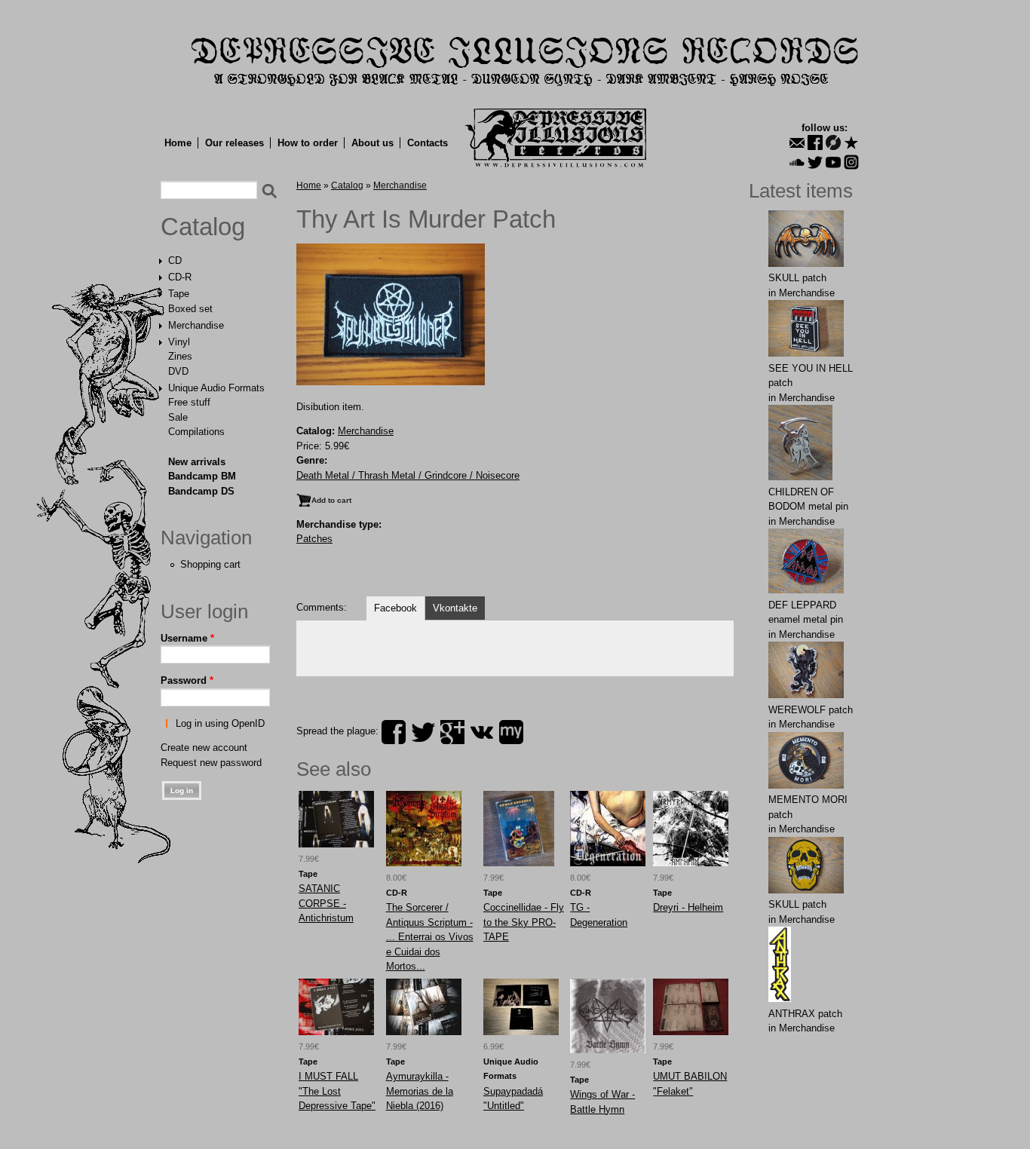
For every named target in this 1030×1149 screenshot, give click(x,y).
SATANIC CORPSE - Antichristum (326, 903)
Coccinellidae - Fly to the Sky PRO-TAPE (523, 922)
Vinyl (179, 342)
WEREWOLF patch (810, 709)
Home (178, 143)
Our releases (234, 143)
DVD (178, 371)
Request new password (211, 762)
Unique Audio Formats (216, 388)
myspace (511, 732)
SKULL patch (797, 277)
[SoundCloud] (797, 162)
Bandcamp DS (201, 491)
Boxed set (190, 308)
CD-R (180, 277)
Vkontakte (455, 608)
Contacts (427, 143)
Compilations (196, 431)
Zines (180, 356)
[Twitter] (815, 162)
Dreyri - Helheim (688, 907)
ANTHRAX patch (805, 1013)
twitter (423, 732)
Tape (178, 293)
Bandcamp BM (202, 476)
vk (482, 732)
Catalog (203, 227)
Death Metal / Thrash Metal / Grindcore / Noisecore (408, 475)
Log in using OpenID (220, 723)
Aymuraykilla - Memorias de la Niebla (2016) (419, 1091)
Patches (314, 538)
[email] (797, 142)
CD (175, 260)
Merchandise (196, 325)
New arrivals (196, 461)
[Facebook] (815, 142)
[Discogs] (833, 142)
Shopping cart (210, 564)
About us (372, 143)
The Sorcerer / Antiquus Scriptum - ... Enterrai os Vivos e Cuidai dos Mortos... (430, 937)
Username (187, 638)
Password (187, 680)
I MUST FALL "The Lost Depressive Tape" (337, 1091)
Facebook (395, 608)
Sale (178, 417)
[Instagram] (851, 162)
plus (452, 732)
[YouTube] (833, 162)
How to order (307, 143)
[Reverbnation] (851, 142)
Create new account (204, 747)
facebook (394, 732)
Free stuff (189, 402)
